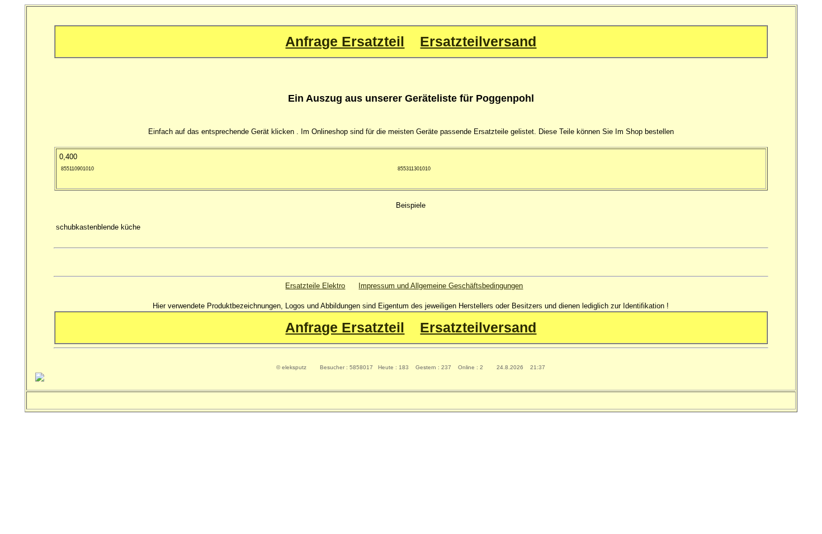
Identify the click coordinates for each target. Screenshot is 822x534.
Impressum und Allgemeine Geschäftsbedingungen (440, 286)
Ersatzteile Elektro (315, 286)
